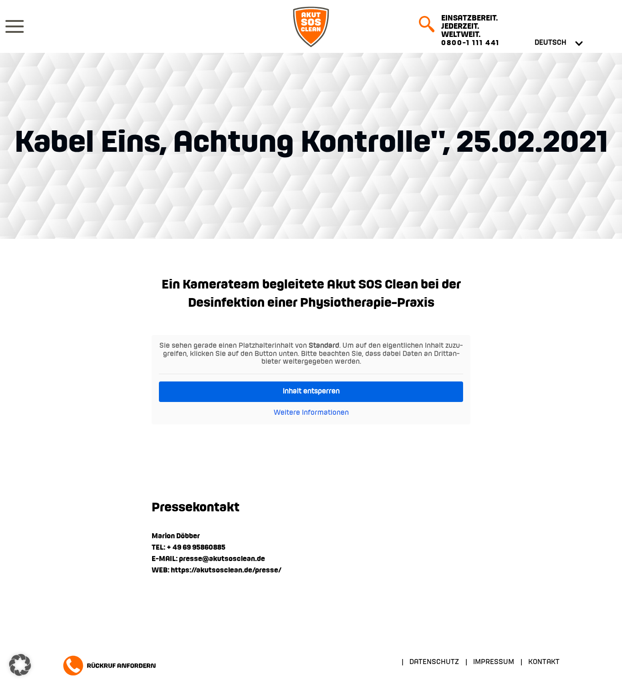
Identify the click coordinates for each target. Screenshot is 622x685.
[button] (20, 665)
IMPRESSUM (493, 662)
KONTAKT (544, 662)
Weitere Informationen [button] (311, 413)
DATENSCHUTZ (434, 662)
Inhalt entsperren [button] (311, 391)
